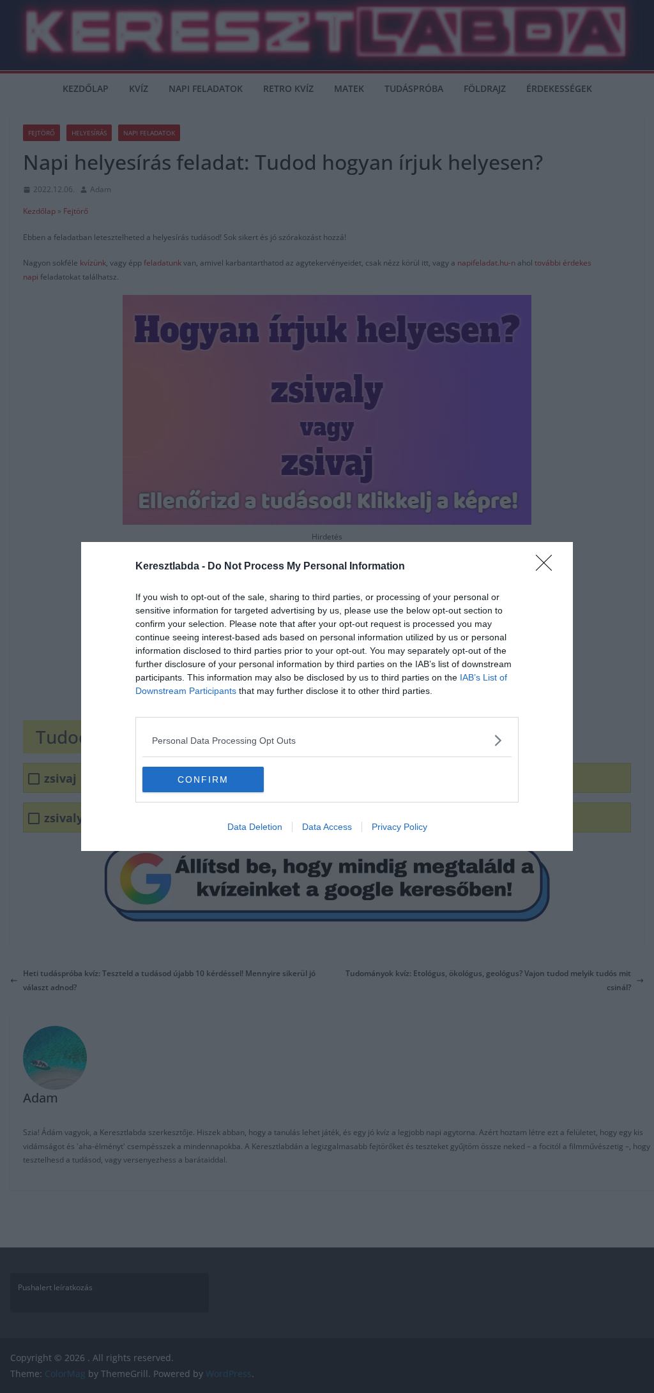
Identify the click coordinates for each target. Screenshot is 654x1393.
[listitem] (327, 740)
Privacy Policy (399, 827)
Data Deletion (254, 827)
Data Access (327, 827)
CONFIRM (203, 779)
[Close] (548, 567)
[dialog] (327, 696)
